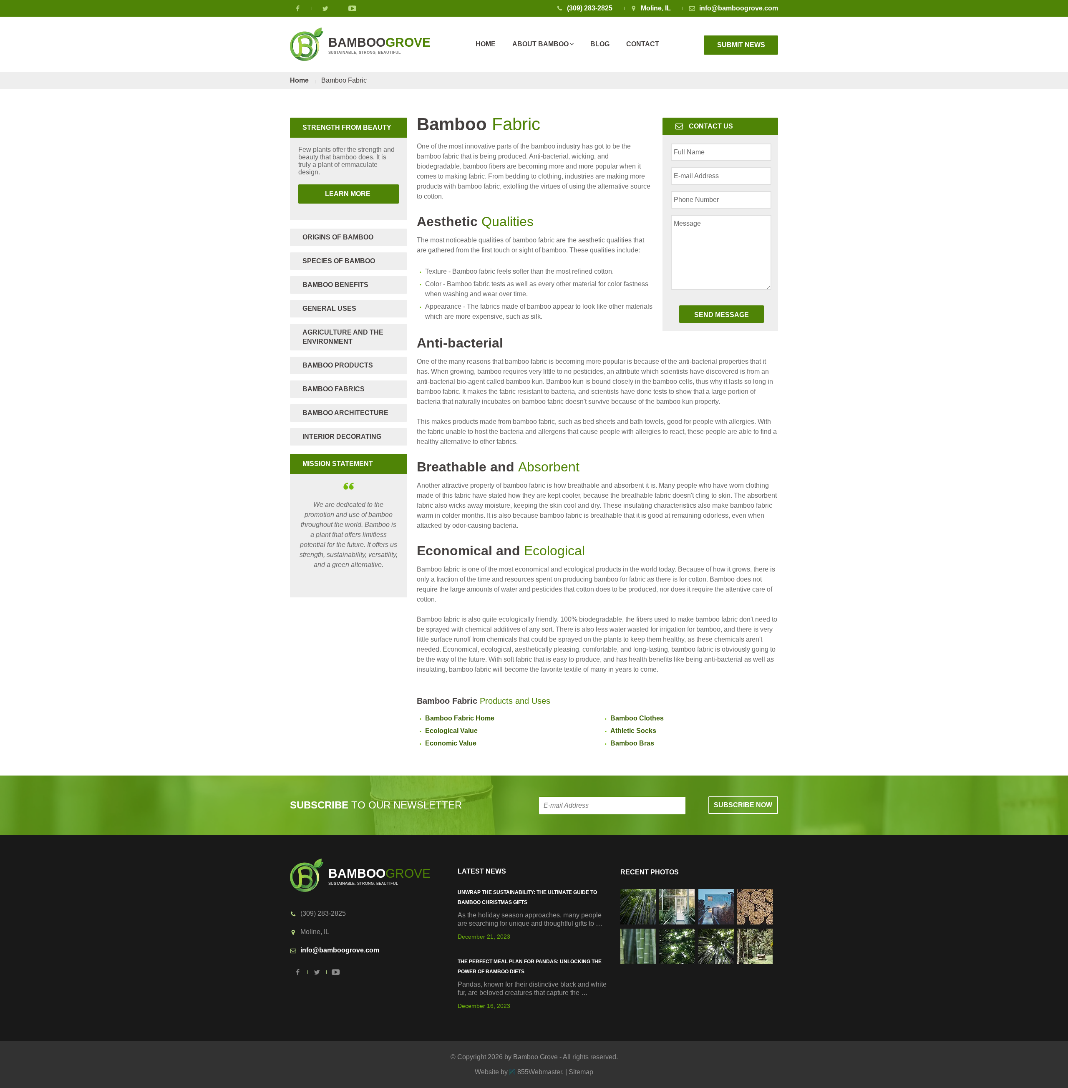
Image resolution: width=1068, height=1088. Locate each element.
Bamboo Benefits (335, 284)
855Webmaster (539, 1071)
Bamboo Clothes (637, 718)
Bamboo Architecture (345, 412)
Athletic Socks (633, 730)
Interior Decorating (341, 436)
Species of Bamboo (338, 260)
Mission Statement (337, 463)
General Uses (329, 308)
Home (486, 44)
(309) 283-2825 (589, 8)
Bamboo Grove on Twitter (325, 8)
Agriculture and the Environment (342, 337)
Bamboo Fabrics (333, 389)
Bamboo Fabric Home (459, 718)
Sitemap (581, 1071)
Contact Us (711, 126)
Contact (642, 44)
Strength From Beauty (346, 127)
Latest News (482, 871)
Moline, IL (656, 8)
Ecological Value (451, 730)
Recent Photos (649, 872)
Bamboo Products (337, 365)
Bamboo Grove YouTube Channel (352, 8)
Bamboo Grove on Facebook (298, 8)
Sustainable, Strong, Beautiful (379, 45)
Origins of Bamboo (337, 237)
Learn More (335, 193)
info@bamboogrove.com (738, 8)
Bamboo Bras (632, 743)
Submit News (741, 44)
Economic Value (450, 743)
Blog (600, 44)
